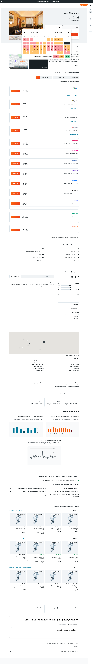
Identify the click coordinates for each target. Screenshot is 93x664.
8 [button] (31, 43)
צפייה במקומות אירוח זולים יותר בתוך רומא (18, 538)
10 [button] (55, 43)
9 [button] (58, 43)
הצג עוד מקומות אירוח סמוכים (15, 510)
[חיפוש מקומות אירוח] (90, 12)
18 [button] (52, 46)
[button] (1, 1)
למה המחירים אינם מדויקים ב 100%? (69, 654)
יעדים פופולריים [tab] (62, 624)
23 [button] (58, 49)
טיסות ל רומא (73, 633)
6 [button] (68, 43)
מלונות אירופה (66, 660)
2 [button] (58, 39)
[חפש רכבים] (90, 15)
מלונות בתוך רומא (29, 633)
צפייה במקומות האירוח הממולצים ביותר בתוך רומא (20, 567)
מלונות (71, 660)
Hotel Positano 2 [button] (22, 554)
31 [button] (24, 53)
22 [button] (61, 49)
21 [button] (65, 49)
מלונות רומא (42, 660)
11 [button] (44, 46)
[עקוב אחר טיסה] (90, 21)
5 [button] (48, 39)
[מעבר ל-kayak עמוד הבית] (84, 5)
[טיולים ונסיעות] (90, 25)
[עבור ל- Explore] (90, 19)
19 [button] (48, 46)
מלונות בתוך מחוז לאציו (50, 660)
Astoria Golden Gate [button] (73, 526)
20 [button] (68, 49)
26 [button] (48, 49)
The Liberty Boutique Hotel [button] (72, 583)
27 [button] (68, 53)
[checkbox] (72, 317)
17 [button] (55, 46)
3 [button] (55, 39)
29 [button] (61, 53)
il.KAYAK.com (76, 660)
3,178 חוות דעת (70, 16)
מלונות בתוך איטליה (58, 660)
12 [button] (48, 43)
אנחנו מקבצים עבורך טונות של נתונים (69, 651)
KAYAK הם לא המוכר (73, 649)
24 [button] (55, 49)
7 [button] (34, 43)
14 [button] (65, 46)
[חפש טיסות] (90, 9)
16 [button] (58, 46)
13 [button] (68, 46)
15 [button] (61, 46)
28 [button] (65, 53)
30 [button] (58, 53)
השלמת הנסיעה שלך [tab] (72, 624)
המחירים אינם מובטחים (51, 644)
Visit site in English (41, 1)
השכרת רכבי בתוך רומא (50, 633)
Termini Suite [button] (58, 526)
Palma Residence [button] (40, 556)
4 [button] (44, 43)
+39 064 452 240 (75, 20)
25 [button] (52, 49)
